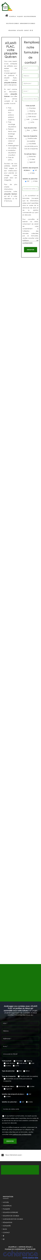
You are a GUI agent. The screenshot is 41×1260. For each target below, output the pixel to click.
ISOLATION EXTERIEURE (10, 1212)
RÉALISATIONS (7, 1222)
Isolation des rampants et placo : (13, 1094)
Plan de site (31, 1249)
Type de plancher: (30, 128)
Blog (5, 1229)
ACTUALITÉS (7, 1226)
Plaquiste (6, 1209)
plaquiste (14, 94)
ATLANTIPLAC (7, 1205)
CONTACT (6, 1232)
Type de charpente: (30, 136)
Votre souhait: (30, 105)
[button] (20, 1155)
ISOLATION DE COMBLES (11, 1216)
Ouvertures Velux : (30, 154)
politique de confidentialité (22, 1134)
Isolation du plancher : (30, 179)
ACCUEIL (6, 1202)
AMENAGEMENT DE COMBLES (13, 1219)
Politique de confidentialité (15, 1249)
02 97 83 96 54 (20, 1017)
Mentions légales (25, 1247)
